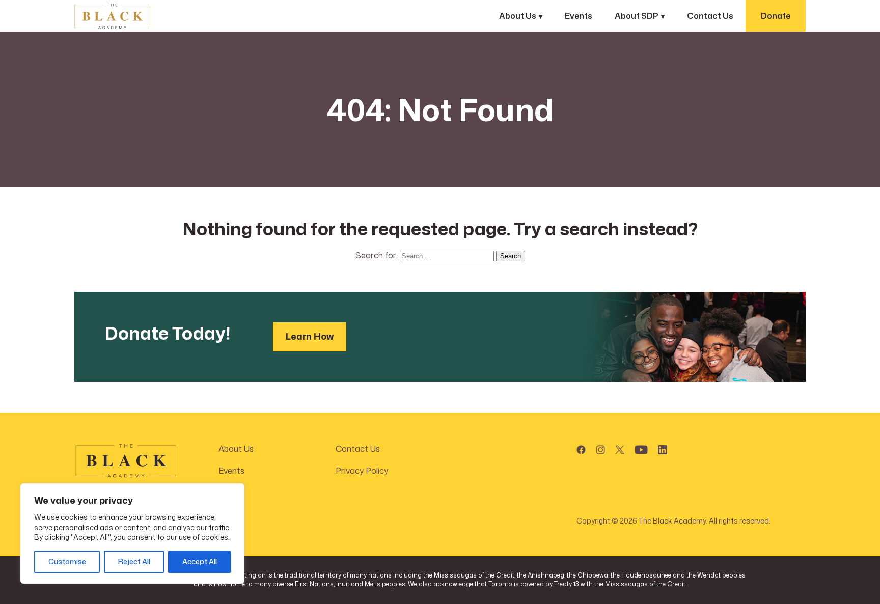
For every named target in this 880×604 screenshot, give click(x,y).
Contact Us (710, 15)
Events (578, 15)
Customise (67, 561)
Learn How (310, 336)
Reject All (134, 561)
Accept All (199, 561)
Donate (775, 15)
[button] (581, 447)
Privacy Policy (362, 470)
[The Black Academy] (125, 16)
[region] (132, 533)
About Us (236, 448)
